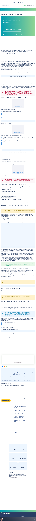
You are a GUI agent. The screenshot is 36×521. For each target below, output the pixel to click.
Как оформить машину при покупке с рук (18, 173)
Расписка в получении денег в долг (18, 377)
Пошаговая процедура (6, 22)
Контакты (2, 515)
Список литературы (3, 516)
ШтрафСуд (19, 2)
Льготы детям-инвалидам (28, 380)
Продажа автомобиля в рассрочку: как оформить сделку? (12, 34)
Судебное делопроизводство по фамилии (20, 407)
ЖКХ (5, 511)
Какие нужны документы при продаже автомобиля (11, 24)
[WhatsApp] (6, 366)
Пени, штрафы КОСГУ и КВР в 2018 (20, 413)
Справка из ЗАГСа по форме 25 (20, 424)
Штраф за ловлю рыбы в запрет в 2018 (20, 421)
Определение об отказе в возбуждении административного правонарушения (20, 428)
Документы (15, 405)
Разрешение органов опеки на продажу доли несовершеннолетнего (18, 373)
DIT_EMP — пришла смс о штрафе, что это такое (20, 441)
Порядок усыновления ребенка (7, 380)
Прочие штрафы (18, 511)
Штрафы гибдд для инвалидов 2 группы (29, 377)
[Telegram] (5, 366)
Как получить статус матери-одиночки (28, 373)
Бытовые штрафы (16, 434)
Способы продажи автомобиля (8, 18)
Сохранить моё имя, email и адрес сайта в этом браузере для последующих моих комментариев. (17, 398)
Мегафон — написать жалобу (6, 376)
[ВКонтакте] (2, 366)
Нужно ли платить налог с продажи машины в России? (12, 31)
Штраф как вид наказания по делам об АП (20, 433)
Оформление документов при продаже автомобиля (11, 25)
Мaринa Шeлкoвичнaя (18, 362)
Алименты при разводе (16, 380)
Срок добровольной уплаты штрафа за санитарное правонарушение (19, 437)
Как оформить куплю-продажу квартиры (18, 133)
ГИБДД (15, 409)
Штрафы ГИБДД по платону (19, 410)
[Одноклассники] (4, 366)
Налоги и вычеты (25, 511)
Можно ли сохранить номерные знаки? (9, 32)
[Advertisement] (18, 43)
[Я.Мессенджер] (1, 366)
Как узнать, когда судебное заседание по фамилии (19, 417)
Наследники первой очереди (6, 372)
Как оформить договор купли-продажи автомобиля (18, 107)
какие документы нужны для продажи (23, 154)
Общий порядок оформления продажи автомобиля (11, 20)
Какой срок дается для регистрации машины (10, 27)
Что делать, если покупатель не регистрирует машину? (12, 29)
